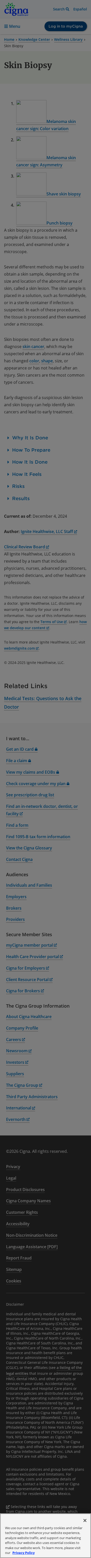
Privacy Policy (23, 1552)
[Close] (84, 1520)
